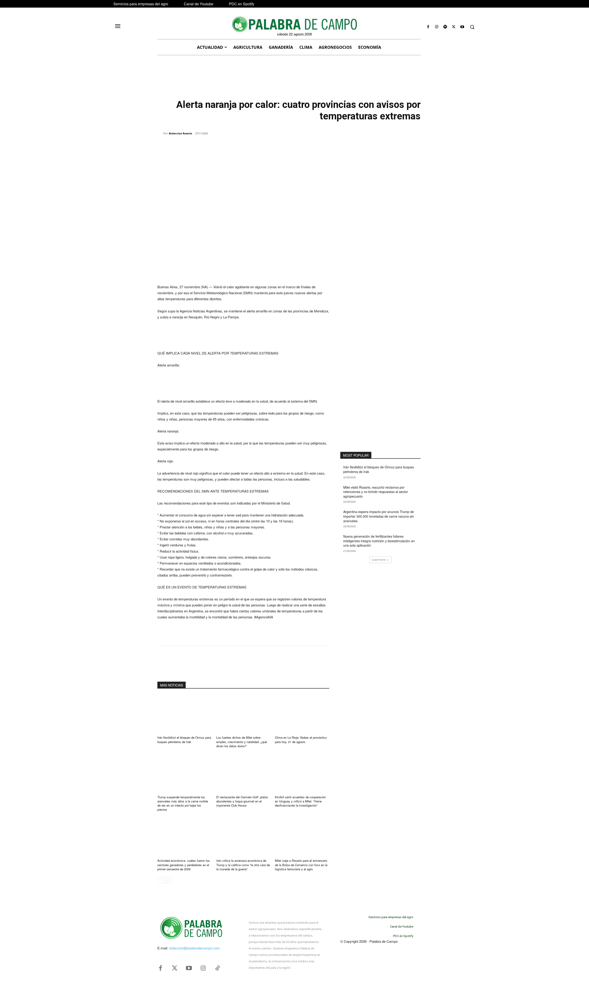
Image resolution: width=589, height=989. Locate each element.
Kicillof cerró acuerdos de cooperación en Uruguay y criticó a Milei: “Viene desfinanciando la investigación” (300, 801)
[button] (472, 26)
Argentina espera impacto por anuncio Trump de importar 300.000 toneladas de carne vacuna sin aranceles (378, 516)
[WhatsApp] (210, 145)
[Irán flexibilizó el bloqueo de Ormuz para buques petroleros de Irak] (184, 713)
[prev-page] (160, 880)
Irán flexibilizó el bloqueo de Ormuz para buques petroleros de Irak (184, 739)
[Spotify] (445, 27)
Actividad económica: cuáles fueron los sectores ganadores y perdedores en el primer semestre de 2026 (183, 864)
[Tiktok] (217, 968)
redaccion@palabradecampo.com (194, 948)
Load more (379, 560)
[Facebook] (428, 27)
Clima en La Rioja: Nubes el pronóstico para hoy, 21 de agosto (301, 739)
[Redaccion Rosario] (160, 133)
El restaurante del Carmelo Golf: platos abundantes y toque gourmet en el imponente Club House (242, 801)
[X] (454, 27)
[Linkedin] (220, 145)
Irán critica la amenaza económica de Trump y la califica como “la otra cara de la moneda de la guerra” (243, 864)
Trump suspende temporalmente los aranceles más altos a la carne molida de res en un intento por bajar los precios (182, 803)
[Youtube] (462, 27)
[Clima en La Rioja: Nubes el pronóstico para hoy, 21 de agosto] (302, 713)
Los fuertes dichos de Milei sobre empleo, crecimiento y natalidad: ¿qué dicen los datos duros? (241, 741)
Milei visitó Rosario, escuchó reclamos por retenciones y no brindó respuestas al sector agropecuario (375, 492)
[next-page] (167, 880)
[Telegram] (231, 145)
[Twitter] (175, 968)
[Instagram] (436, 27)
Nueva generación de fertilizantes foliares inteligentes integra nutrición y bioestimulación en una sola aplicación (379, 541)
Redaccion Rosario (180, 133)
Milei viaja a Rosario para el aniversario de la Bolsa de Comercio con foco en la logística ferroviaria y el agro (301, 864)
